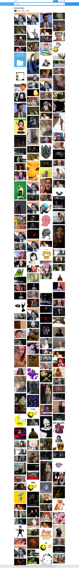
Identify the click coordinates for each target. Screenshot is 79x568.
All (15, 10)
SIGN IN (61, 1)
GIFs (19, 10)
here (55, 566)
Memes (28, 10)
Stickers (23, 10)
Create (56, 1)
